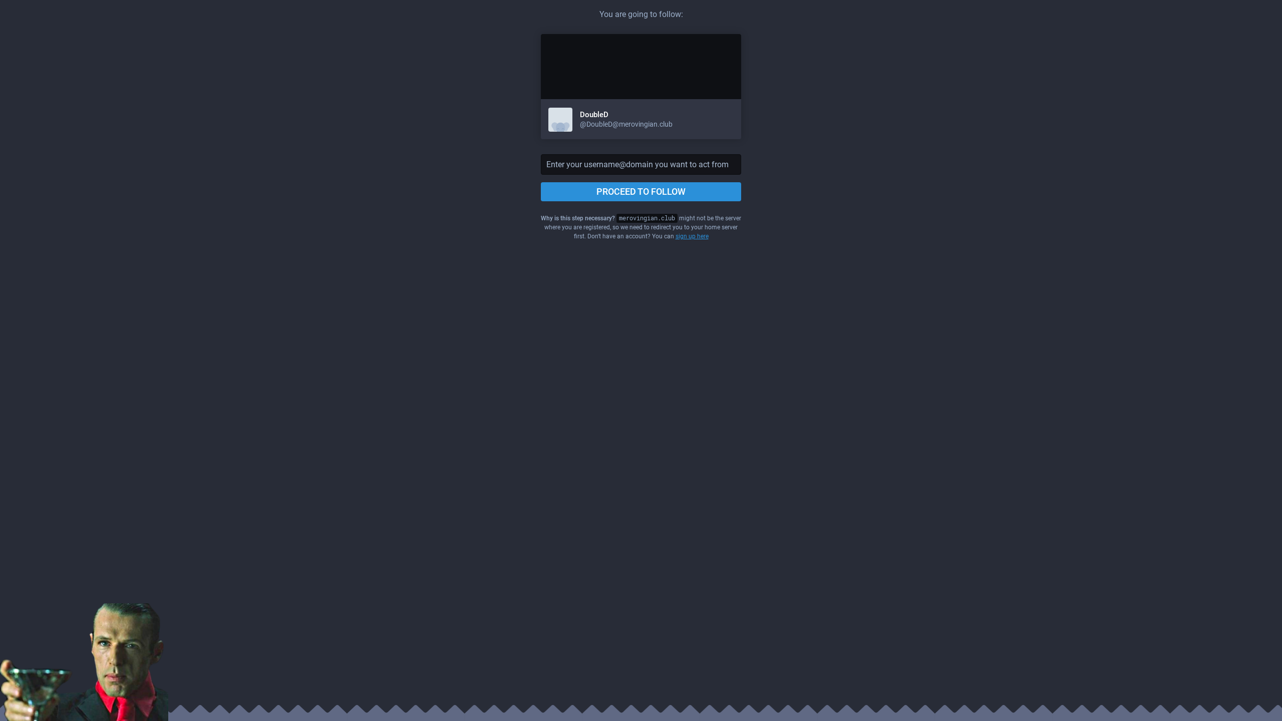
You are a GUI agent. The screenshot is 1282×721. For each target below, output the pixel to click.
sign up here (692, 236)
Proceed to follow (641, 191)
